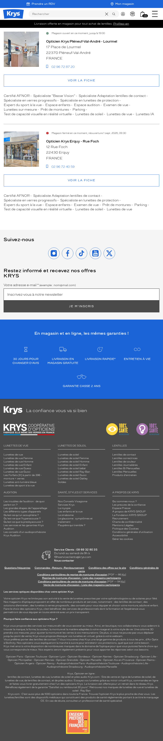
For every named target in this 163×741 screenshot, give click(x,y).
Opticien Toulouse (36, 656)
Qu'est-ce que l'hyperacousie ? (22, 518)
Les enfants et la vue (70, 511)
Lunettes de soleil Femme (73, 458)
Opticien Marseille (90, 660)
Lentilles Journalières (125, 465)
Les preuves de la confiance (129, 504)
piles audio (80, 677)
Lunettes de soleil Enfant (73, 465)
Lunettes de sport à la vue (19, 485)
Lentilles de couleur (124, 461)
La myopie (64, 508)
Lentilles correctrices (125, 458)
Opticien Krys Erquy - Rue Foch (72, 141)
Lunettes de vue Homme (18, 461)
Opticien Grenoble (67, 660)
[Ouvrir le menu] (155, 14)
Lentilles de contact (124, 454)
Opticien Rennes (44, 660)
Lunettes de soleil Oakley (73, 478)
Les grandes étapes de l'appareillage (25, 508)
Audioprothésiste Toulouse (102, 663)
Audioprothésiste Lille (134, 663)
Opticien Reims (145, 660)
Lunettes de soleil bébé (71, 468)
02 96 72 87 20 (63, 67)
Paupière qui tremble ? (71, 525)
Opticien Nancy (45, 663)
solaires (140, 598)
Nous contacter (64, 560)
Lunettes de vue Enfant (18, 465)
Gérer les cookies (122, 539)
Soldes (62, 482)
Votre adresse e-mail (40, 285)
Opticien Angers (24, 663)
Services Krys (66, 504)
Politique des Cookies (125, 528)
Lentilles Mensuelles (124, 471)
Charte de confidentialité (127, 522)
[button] (142, 14)
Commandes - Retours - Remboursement (59, 567)
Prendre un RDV (43, 4)
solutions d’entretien (16, 605)
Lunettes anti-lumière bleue (20, 482)
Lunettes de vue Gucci (17, 471)
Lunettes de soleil (68, 454)
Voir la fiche (81, 80)
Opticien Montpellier (20, 660)
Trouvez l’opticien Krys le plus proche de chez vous (119, 694)
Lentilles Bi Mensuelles (126, 468)
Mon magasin (124, 4)
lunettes (78, 598)
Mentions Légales (123, 525)
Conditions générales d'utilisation (132, 532)
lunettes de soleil (61, 677)
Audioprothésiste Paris (71, 663)
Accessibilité (120, 535)
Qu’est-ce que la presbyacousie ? (23, 522)
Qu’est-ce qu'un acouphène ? (21, 515)
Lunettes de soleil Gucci (72, 475)
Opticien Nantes (102, 656)
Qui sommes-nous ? (124, 501)
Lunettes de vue (13, 454)
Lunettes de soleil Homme (73, 461)
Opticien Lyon (57, 656)
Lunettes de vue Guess (17, 468)
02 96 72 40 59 (63, 167)
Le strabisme (66, 515)
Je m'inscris (81, 306)
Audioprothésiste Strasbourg (64, 666)
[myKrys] (124, 14)
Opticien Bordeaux (79, 656)
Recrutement (120, 518)
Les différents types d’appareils (22, 511)
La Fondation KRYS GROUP (129, 515)
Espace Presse (121, 508)
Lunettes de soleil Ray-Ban (74, 471)
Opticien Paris (14, 656)
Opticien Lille (148, 656)
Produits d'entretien (124, 475)
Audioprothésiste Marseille (100, 666)
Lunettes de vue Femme (18, 458)
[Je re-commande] (133, 14)
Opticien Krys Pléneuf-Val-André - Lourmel (81, 41)
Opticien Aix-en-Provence (118, 660)
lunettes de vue (40, 677)
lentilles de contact (130, 602)
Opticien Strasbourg (126, 656)
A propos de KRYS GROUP (129, 511)
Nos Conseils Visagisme (72, 501)
